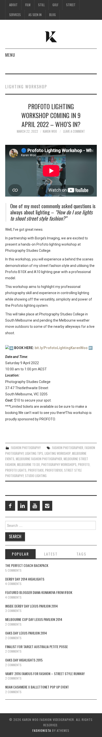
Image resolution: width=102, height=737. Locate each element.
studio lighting (36, 475)
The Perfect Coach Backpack (26, 565)
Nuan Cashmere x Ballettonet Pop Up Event (37, 686)
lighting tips (34, 453)
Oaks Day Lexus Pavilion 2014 (26, 632)
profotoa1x (36, 470)
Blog (52, 14)
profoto (84, 464)
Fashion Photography (26, 447)
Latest (51, 554)
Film (27, 4)
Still (41, 4)
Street (71, 4)
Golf (55, 4)
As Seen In (35, 14)
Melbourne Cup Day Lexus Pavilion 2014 (33, 619)
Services (15, 14)
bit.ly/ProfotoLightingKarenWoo (61, 348)
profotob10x (54, 470)
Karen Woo (50, 131)
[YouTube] (35, 506)
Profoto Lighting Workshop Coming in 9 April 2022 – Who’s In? (50, 115)
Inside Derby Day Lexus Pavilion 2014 (31, 606)
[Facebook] (10, 506)
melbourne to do (28, 464)
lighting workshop (58, 453)
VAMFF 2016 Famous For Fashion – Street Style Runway (45, 673)
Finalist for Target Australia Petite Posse (36, 646)
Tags (81, 554)
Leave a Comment (74, 131)
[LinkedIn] (22, 506)
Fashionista (41, 730)
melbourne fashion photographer (39, 459)
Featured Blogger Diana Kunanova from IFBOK (38, 592)
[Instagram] (47, 506)
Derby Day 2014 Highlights (24, 579)
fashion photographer (67, 447)
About (13, 4)
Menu (10, 55)
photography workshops (58, 464)
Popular (20, 554)
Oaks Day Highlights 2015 (24, 659)
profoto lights (15, 470)
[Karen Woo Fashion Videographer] (51, 36)
